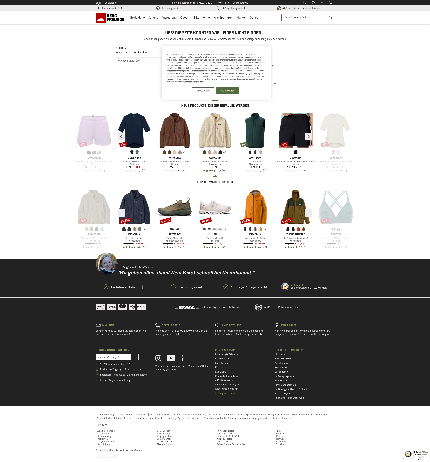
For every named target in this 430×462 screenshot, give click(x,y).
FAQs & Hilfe (222, 363)
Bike (196, 17)
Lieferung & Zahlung (226, 354)
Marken (242, 17)
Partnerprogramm (285, 376)
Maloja (279, 436)
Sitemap (138, 449)
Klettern (185, 17)
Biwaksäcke (222, 441)
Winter (207, 17)
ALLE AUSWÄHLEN (227, 91)
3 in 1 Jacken (163, 430)
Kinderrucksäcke (225, 438)
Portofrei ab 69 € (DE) (113, 8)
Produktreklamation (226, 376)
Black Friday (103, 444)
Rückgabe (220, 371)
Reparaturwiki (296, 398)
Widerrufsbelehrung (226, 388)
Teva (278, 430)
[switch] (421, 458)
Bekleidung (137, 17)
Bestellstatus (222, 358)
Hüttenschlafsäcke (226, 430)
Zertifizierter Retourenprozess (281, 307)
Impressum (281, 380)
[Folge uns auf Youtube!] (173, 359)
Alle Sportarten (223, 17)
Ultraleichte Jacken (166, 441)
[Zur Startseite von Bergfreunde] (111, 17)
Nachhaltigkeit (283, 393)
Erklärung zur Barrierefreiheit (291, 389)
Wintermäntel (164, 438)
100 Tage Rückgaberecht (234, 8)
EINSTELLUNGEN (203, 91)
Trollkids (280, 444)
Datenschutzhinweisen (193, 82)
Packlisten (102, 438)
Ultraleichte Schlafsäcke (229, 436)
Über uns (280, 354)
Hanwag (280, 438)
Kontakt (219, 367)
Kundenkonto (282, 363)
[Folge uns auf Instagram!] (160, 359)
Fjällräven (281, 441)
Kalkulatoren (103, 433)
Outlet (254, 17)
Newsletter (281, 367)
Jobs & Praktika (283, 358)
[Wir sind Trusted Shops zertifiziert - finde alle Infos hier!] (285, 287)
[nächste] (308, 136)
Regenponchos (164, 436)
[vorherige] (121, 136)
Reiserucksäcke (224, 433)
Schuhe (153, 17)
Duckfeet (280, 433)
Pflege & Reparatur (106, 441)
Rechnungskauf (170, 8)
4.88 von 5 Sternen (301, 8)
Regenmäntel (163, 433)
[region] (216, 73)
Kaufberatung (104, 436)
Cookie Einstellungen (227, 384)
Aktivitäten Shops (106, 430)
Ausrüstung (169, 17)
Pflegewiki (281, 398)
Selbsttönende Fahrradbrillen (231, 444)
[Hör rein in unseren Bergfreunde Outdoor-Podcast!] (185, 359)
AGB (217, 380)
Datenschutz (228, 380)
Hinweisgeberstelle (285, 385)
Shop (98, 2)
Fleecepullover (164, 444)
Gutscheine (281, 371)
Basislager (111, 2)
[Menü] (427, 451)
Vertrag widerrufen (225, 393)
